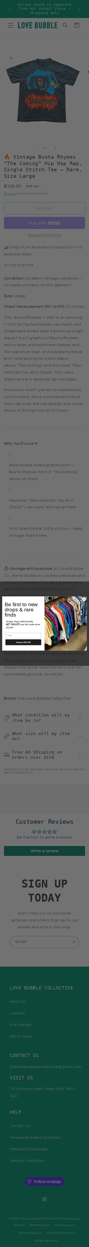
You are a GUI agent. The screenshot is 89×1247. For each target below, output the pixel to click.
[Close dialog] (84, 599)
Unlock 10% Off (23, 642)
